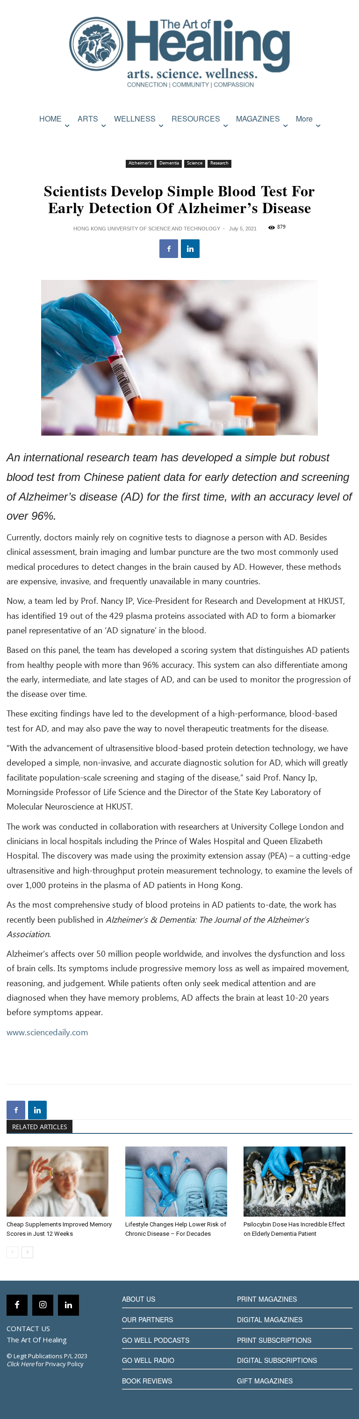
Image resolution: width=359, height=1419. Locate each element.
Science (194, 163)
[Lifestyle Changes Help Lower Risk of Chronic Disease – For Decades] (179, 1182)
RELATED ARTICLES (39, 1127)
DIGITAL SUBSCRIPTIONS (277, 1360)
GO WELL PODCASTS (155, 1340)
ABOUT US (138, 1299)
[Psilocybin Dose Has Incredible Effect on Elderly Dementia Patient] (298, 1182)
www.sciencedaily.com (47, 1033)
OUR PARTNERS (147, 1319)
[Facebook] (168, 248)
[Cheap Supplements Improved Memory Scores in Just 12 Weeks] (61, 1182)
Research (219, 163)
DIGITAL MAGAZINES (269, 1319)
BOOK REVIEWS (147, 1380)
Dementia (169, 163)
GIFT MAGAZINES (265, 1380)
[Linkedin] (190, 248)
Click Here (20, 1364)
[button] (343, 138)
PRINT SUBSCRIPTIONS (274, 1340)
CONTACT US (28, 1328)
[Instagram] (42, 1305)
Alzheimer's (140, 163)
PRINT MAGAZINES (267, 1299)
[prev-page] (12, 1252)
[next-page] (27, 1252)
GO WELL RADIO (148, 1360)
